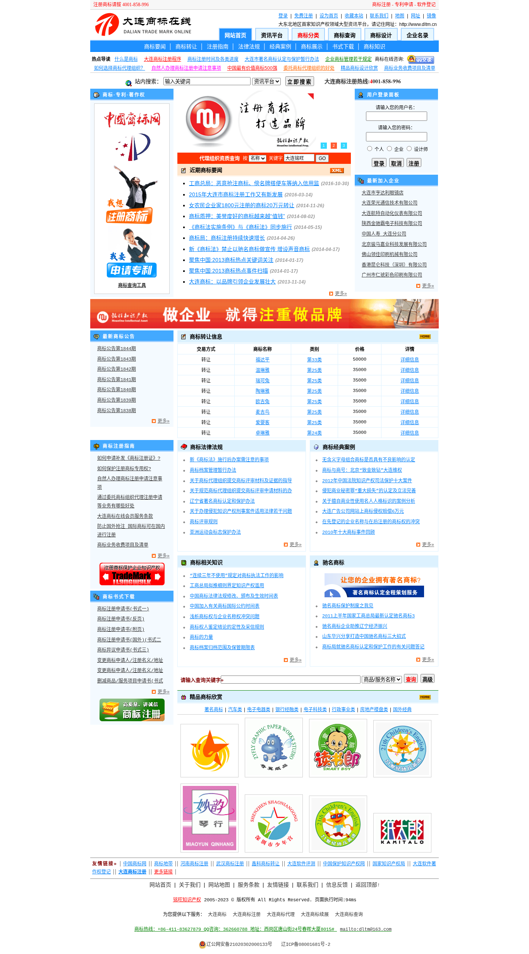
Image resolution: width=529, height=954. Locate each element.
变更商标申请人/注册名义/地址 (130, 661)
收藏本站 (354, 16)
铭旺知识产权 (187, 900)
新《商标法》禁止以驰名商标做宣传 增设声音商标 (249, 249)
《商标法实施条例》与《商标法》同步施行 (240, 227)
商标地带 (163, 863)
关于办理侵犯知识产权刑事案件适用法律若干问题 (241, 511)
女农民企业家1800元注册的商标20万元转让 (241, 205)
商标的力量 (201, 637)
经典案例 (280, 46)
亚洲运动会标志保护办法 (215, 532)
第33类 (314, 360)
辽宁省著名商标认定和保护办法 (222, 501)
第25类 (314, 370)
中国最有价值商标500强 (252, 68)
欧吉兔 (263, 402)
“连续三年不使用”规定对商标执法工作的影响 (236, 576)
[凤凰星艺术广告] (209, 779)
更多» (341, 293)
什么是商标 (126, 59)
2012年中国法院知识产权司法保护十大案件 (367, 481)
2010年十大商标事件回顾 (348, 532)
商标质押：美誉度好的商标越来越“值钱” (237, 216)
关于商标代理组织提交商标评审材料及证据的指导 (241, 481)
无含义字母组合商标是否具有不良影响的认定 (368, 460)
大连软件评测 (301, 863)
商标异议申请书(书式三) (123, 650)
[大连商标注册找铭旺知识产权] (264, 327)
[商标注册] (132, 720)
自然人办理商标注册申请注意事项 (186, 68)
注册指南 (217, 46)
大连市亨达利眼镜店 (383, 193)
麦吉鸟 (263, 412)
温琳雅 (263, 370)
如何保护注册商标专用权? (124, 469)
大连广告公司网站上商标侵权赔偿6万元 (363, 511)
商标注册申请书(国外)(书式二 (129, 640)
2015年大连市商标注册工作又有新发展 (236, 194)
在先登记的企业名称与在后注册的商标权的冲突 (371, 522)
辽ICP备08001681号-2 (305, 944)
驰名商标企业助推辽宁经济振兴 (354, 626)
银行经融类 (287, 709)
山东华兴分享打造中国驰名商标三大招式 (364, 636)
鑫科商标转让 (266, 863)
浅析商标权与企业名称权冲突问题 (224, 617)
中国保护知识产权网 (344, 863)
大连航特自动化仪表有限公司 (392, 214)
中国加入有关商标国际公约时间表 (224, 606)
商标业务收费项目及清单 (409, 68)
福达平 (263, 360)
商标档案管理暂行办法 (213, 470)
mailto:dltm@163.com (366, 929)
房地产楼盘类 (374, 709)
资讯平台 (272, 35)
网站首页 (235, 35)
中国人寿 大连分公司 (384, 234)
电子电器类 (258, 709)
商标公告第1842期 (116, 369)
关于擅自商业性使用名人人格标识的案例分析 (368, 501)
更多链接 (163, 872)
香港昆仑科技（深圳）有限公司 (394, 265)
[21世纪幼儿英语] (402, 779)
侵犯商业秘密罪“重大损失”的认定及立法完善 (369, 491)
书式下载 (343, 46)
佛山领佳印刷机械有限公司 (389, 255)
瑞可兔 (263, 381)
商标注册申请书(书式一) (123, 609)
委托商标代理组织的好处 (309, 68)
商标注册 (381, 4)
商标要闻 (155, 46)
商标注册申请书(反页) (120, 619)
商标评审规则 (204, 522)
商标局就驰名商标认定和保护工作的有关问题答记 (373, 647)
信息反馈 (337, 885)
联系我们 (379, 16)
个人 (379, 149)
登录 (283, 16)
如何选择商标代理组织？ (119, 68)
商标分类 (308, 35)
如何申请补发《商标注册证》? (128, 458)
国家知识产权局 (389, 863)
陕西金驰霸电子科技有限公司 (392, 224)
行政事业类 (343, 709)
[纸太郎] (402, 854)
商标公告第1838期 (116, 411)
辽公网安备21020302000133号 (239, 944)
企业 (399, 149)
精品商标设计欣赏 (359, 68)
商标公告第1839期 (116, 400)
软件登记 (426, 4)
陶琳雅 (263, 391)
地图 (399, 16)
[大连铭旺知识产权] (132, 584)
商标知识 (374, 46)
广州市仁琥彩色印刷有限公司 (392, 275)
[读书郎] (338, 779)
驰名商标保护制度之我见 (347, 606)
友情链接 (278, 885)
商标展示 (312, 46)
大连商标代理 (281, 915)
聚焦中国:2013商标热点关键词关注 (231, 260)
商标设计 (381, 35)
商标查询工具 (132, 285)
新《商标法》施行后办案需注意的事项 (229, 460)
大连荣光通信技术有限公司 (389, 203)
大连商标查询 (349, 915)
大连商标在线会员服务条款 (125, 516)
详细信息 (409, 360)
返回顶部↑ (368, 885)
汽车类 (235, 709)
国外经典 (402, 709)
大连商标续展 (315, 915)
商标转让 (186, 46)
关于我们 (190, 885)
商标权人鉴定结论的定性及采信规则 (227, 627)
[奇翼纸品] (274, 779)
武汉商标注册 (230, 863)
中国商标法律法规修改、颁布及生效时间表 (234, 596)
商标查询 (345, 35)
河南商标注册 (194, 863)
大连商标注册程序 (162, 59)
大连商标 (217, 915)
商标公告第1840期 (116, 390)
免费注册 (303, 16)
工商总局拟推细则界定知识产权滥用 (227, 586)
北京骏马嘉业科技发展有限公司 (394, 245)
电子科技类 (315, 709)
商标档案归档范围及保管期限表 (222, 648)
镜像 (431, 16)
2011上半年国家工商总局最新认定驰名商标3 (368, 616)
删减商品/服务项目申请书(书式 (130, 681)
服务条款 (248, 885)
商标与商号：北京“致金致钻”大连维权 (362, 470)
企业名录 (417, 35)
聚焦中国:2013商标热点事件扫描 (228, 271)
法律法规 (249, 46)
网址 (415, 16)
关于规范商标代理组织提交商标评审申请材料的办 (241, 491)
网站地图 (219, 885)
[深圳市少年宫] (274, 854)
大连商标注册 (247, 915)
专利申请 (404, 4)
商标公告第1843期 (116, 359)
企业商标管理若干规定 (348, 59)
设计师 (421, 149)
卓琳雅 (263, 433)
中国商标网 (134, 863)
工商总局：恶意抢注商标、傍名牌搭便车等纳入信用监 (254, 183)
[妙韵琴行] (209, 854)
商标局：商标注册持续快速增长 (227, 238)
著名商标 (213, 709)
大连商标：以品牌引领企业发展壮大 (232, 281)
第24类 (314, 433)
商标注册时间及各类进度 (213, 59)
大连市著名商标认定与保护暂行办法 (282, 59)
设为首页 (328, 16)
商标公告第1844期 (116, 349)
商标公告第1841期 (116, 380)
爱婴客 (263, 423)
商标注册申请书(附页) (120, 630)
